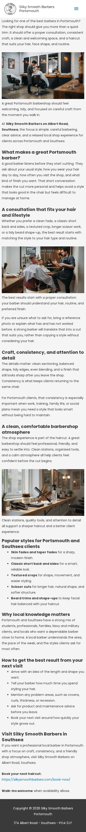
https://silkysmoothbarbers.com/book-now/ (36, 779)
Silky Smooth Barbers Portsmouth (36, 9)
